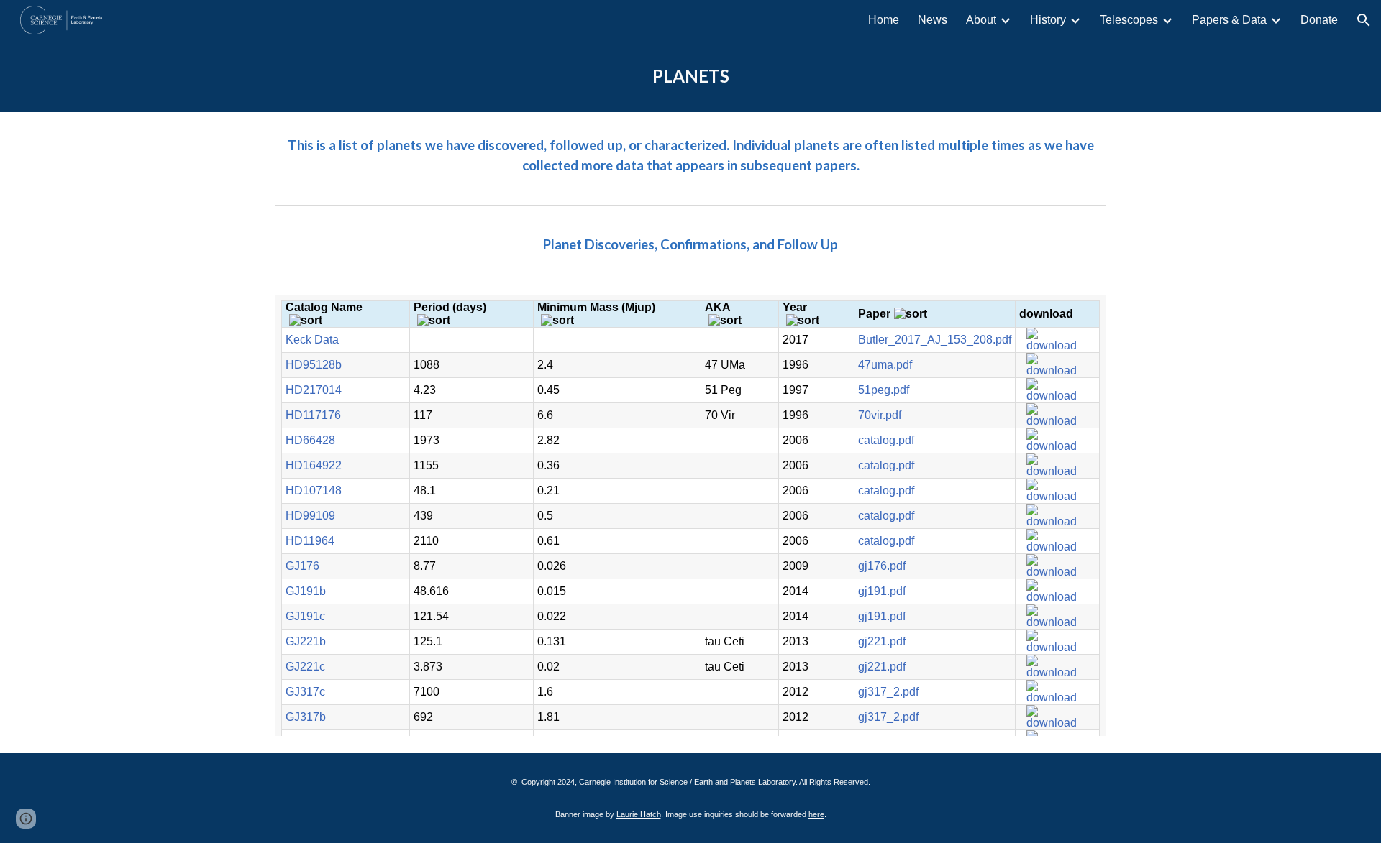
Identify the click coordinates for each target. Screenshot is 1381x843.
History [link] (1048, 20)
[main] (690, 76)
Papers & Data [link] (1229, 20)
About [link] (981, 20)
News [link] (932, 20)
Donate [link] (1319, 20)
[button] (1363, 20)
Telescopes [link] (1129, 20)
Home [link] (883, 20)
